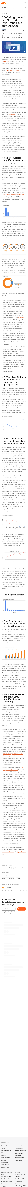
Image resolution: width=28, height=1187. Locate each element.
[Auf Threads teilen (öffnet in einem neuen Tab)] (19, 868)
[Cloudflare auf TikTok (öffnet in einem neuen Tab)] (26, 890)
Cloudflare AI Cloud (20, 1179)
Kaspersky (21, 317)
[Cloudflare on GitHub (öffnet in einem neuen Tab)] (17, 890)
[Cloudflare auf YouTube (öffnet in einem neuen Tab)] (11, 890)
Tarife (3, 1148)
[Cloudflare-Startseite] (3, 3)
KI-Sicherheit (18, 1181)
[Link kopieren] (22, 868)
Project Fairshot (19, 1157)
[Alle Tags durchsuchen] (25, 7)
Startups (3, 1160)
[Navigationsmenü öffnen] (25, 2)
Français (9, 37)
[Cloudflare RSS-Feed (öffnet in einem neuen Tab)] (3, 890)
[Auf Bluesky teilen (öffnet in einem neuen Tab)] (12, 868)
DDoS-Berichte (10, 875)
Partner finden (5, 1157)
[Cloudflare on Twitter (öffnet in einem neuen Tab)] (6, 890)
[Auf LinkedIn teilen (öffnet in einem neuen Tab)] (9, 868)
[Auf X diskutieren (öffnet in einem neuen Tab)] (6, 868)
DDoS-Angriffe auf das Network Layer (13, 194)
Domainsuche (5, 1167)
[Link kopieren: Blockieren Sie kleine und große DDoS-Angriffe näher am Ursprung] (2, 694)
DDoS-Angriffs (6, 61)
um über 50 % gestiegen (14, 70)
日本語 (13, 37)
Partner (3, 1155)
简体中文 (20, 37)
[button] (14, 211)
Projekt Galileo (19, 1148)
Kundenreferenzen (6, 1181)
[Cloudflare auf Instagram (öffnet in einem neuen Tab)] (14, 890)
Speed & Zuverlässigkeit (8, 878)
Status (3, 1184)
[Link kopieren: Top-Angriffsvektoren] (2, 594)
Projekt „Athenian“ (20, 1150)
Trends (18, 878)
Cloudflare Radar (6, 1179)
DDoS (3, 875)
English (4, 37)
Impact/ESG (18, 1160)
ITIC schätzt (11, 114)
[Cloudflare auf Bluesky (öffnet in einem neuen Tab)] (20, 890)
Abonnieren (21, 909)
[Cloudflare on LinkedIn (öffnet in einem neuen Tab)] (8, 890)
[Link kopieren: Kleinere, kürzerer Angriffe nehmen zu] (2, 158)
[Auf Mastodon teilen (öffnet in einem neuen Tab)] (16, 868)
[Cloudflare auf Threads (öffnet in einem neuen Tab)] (23, 890)
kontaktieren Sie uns (8, 852)
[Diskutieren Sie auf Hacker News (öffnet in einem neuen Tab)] (3, 868)
